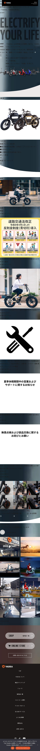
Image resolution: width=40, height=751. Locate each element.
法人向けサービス (20, 711)
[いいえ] (38, 745)
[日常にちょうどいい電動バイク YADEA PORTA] (10, 608)
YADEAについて (20, 677)
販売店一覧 (20, 694)
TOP (20, 671)
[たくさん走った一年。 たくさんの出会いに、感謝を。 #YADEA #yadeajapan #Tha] (10, 567)
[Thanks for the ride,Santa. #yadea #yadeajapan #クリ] (30, 567)
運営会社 (19, 723)
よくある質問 (20, 717)
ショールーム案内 (20, 700)
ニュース (20, 688)
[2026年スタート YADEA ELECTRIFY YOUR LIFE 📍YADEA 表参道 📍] (10, 546)
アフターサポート (20, 706)
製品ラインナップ (20, 682)
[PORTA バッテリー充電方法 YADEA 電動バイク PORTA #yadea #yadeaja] (30, 608)
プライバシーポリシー (22, 748)
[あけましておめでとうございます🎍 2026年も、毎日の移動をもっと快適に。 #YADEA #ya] (30, 546)
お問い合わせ (20, 729)
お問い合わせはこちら (20, 655)
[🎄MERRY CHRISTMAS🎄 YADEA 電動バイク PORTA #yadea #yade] (30, 587)
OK (13, 748)
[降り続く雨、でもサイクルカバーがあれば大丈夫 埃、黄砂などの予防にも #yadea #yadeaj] (10, 587)
